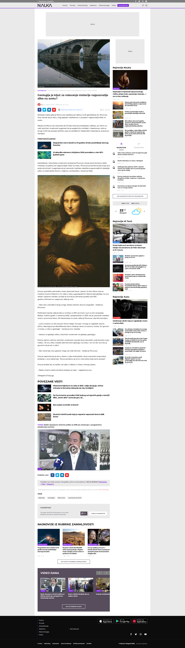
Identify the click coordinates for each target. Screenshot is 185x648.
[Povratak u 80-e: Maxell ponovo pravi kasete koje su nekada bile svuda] (118, 278)
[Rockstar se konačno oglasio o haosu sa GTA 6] (118, 259)
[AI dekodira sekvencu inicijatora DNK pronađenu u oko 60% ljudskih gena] (44, 155)
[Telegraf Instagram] (142, 1)
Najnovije (122, 67)
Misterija (42, 498)
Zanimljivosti (42, 90)
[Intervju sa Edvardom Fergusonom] (108, 585)
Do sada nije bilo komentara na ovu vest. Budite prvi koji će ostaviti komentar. (54, 513)
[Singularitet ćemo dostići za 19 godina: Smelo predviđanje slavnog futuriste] (44, 145)
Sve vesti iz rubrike (73, 561)
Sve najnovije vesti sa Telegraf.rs (130, 196)
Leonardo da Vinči (74, 498)
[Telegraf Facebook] (136, 1)
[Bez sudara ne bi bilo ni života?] (44, 407)
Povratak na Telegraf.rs (46, 1)
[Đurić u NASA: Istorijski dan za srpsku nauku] (80, 585)
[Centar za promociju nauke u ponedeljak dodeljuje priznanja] (118, 115)
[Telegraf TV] (146, 1)
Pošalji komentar (98, 513)
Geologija (51, 498)
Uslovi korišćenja (104, 489)
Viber (43, 484)
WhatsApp (103, 482)
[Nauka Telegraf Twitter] (139, 1)
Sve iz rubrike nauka (74, 606)
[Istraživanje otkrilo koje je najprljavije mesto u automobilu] (130, 309)
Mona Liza (61, 498)
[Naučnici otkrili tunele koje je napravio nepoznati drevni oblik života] (44, 417)
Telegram (50, 484)
